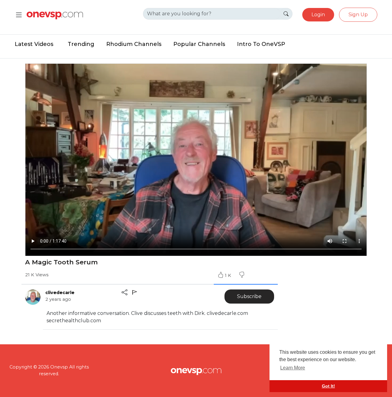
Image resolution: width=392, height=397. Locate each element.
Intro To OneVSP (261, 44)
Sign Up (358, 14)
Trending (81, 44)
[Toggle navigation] (19, 15)
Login (318, 14)
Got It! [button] (328, 386)
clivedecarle (59, 292)
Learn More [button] (292, 367)
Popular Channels (199, 44)
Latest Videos (34, 44)
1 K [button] (228, 275)
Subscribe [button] (249, 296)
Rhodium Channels (133, 44)
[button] (242, 275)
